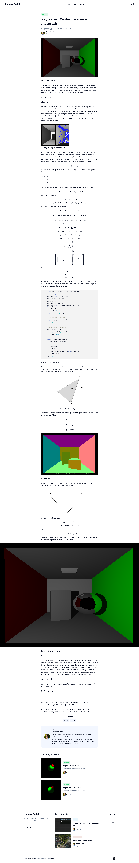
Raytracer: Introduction (72, 788)
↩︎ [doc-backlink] (75, 705)
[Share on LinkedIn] (74, 720)
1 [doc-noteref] (41, 111)
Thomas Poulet (12, 4)
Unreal (75, 819)
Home (68, 4)
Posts (75, 4)
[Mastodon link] (30, 827)
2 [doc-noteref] (56, 161)
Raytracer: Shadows (71, 766)
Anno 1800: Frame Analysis (83, 841)
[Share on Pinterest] (71, 720)
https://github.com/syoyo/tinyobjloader (59, 665)
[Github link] (24, 827)
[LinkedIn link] (27, 827)
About (82, 4)
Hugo (52, 858)
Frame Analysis (77, 837)
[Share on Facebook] (67, 720)
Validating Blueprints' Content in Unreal (86, 824)
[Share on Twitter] (64, 720)
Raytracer (44, 14)
